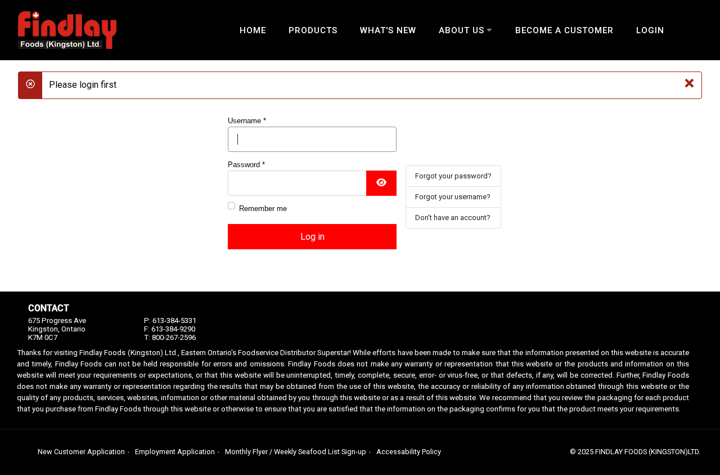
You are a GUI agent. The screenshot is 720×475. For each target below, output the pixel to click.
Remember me (263, 208)
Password (246, 164)
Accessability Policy (408, 451)
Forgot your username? (452, 196)
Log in (312, 236)
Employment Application (175, 451)
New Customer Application (81, 451)
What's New (388, 30)
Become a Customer (564, 30)
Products (313, 30)
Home (253, 30)
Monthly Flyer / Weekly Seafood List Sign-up (295, 451)
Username (247, 120)
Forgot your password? (453, 176)
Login (650, 30)
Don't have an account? (452, 217)
